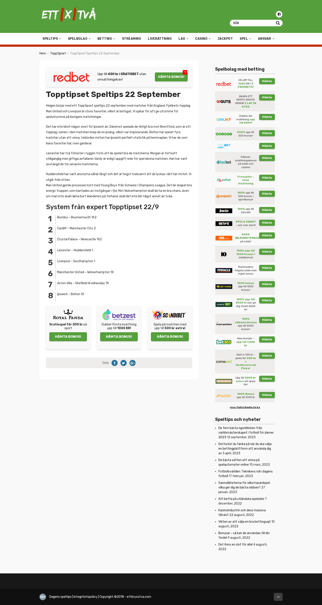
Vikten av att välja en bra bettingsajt (244, 522)
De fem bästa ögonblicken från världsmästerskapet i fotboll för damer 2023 (246, 432)
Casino (201, 39)
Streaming (131, 39)
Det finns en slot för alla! (235, 544)
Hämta (267, 81)
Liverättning (160, 39)
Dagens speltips (60, 597)
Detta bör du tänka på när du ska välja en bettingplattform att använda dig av (245, 448)
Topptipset (58, 53)
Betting (104, 39)
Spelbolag (78, 39)
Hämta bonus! (171, 77)
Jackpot (225, 39)
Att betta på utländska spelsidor (241, 499)
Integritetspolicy (85, 597)
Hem (42, 53)
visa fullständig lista (245, 407)
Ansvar (264, 39)
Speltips (50, 39)
